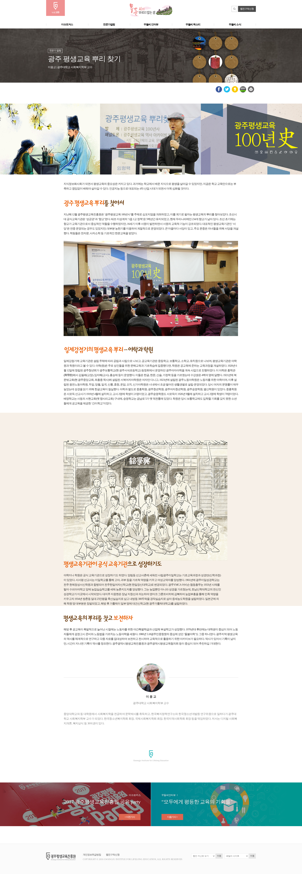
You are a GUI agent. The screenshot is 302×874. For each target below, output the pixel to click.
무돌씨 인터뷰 (151, 24)
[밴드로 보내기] (243, 91)
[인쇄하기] (251, 91)
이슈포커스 (67, 24)
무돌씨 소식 (235, 24)
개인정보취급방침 (92, 854)
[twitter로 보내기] (227, 91)
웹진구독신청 (247, 9)
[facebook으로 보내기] (219, 91)
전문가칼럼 (109, 24)
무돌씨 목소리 (193, 24)
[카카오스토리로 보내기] (235, 91)
